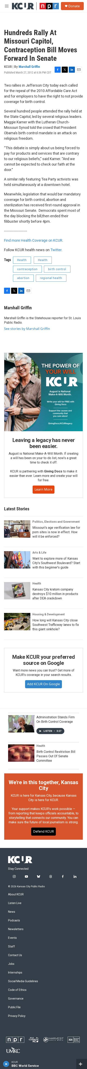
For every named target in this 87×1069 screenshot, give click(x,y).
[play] (6, 1064)
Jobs (11, 963)
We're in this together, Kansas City (43, 785)
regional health (51, 278)
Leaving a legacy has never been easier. (43, 443)
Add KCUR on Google (43, 684)
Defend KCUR (43, 831)
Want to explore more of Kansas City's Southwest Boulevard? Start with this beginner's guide (56, 563)
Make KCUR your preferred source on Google (43, 660)
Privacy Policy (16, 1016)
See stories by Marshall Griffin (27, 328)
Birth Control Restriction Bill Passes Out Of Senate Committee (55, 756)
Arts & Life (39, 552)
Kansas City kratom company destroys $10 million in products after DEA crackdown (55, 593)
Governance (15, 998)
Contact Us (15, 955)
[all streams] (81, 1064)
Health (22, 260)
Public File (14, 1007)
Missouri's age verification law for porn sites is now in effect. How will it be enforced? (56, 532)
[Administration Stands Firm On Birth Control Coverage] (21, 723)
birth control (57, 269)
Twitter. (56, 250)
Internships (15, 972)
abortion (23, 278)
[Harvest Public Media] (53, 1039)
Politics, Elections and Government (56, 521)
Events (12, 937)
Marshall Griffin (29, 67)
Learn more (43, 489)
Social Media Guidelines (23, 981)
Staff (11, 946)
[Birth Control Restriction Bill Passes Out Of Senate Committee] (21, 753)
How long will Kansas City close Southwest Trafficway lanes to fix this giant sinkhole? (55, 624)
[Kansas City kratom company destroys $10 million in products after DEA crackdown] (17, 590)
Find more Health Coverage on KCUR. (33, 240)
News (11, 911)
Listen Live (14, 903)
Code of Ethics (17, 989)
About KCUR (16, 894)
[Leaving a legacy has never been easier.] (43, 392)
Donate (74, 6)
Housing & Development (48, 614)
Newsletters (15, 929)
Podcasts (14, 920)
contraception (27, 269)
